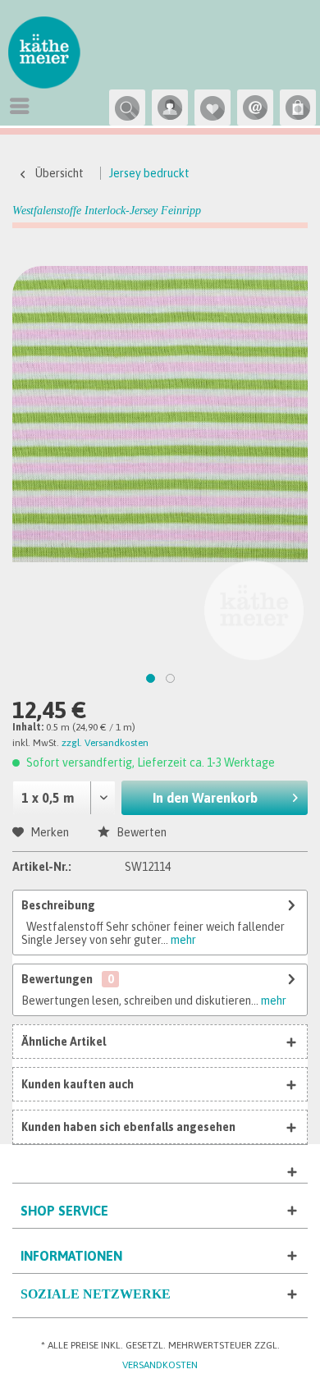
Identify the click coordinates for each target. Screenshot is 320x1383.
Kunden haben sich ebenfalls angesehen (128, 1126)
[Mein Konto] (170, 107)
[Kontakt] (255, 107)
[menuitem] (24, 105)
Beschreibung (58, 905)
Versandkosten (160, 1365)
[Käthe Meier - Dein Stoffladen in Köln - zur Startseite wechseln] (44, 55)
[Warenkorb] (298, 107)
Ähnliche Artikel (63, 1041)
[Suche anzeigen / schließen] (127, 107)
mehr (182, 939)
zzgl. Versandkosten (105, 743)
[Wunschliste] (212, 107)
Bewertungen (57, 979)
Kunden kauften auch (77, 1084)
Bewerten (140, 832)
